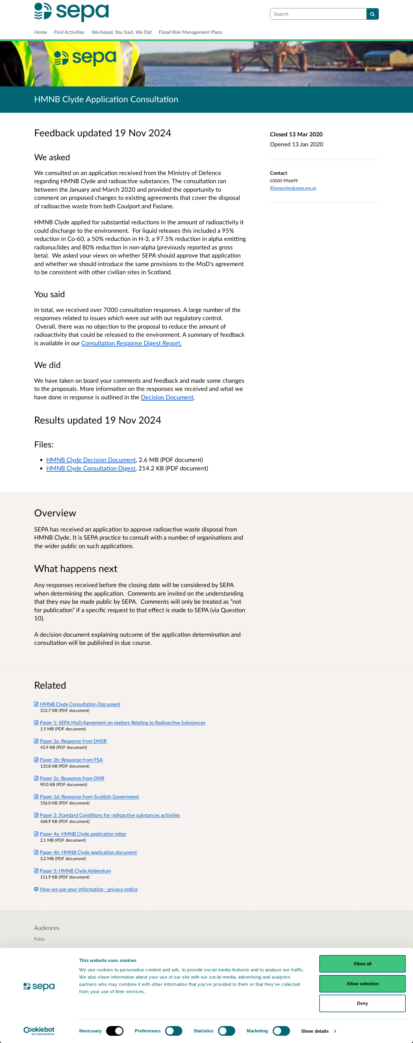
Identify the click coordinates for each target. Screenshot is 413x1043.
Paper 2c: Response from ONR (72, 778)
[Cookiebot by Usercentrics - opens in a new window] (39, 1031)
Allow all (362, 963)
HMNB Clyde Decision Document (91, 459)
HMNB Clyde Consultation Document (80, 704)
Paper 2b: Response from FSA (71, 759)
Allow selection (362, 983)
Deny (362, 1003)
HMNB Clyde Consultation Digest (90, 468)
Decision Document (167, 397)
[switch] (173, 1031)
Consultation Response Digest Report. (131, 342)
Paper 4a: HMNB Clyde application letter (83, 834)
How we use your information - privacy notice (89, 889)
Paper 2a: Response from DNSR (73, 741)
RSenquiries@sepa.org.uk (293, 187)
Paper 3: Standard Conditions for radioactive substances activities (110, 815)
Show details (315, 1031)
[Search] (372, 14)
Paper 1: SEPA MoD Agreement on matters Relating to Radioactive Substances (122, 722)
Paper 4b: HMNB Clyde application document (88, 852)
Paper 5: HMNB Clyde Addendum (75, 870)
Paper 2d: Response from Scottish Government (89, 796)
